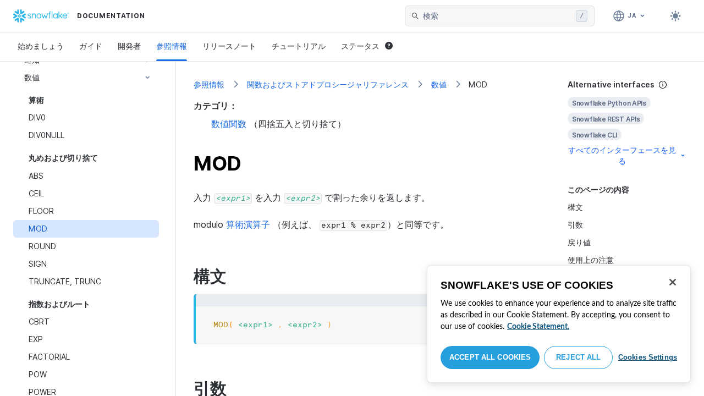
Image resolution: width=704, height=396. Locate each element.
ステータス (360, 46)
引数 (575, 224)
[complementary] (627, 123)
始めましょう (41, 46)
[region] (559, 324)
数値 (439, 84)
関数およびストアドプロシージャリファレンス (328, 84)
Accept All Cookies (490, 357)
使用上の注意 (591, 260)
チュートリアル (299, 46)
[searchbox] (497, 16)
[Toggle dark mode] (675, 16)
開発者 (129, 46)
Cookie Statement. (538, 327)
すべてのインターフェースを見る (622, 155)
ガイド (90, 46)
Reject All (578, 357)
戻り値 (579, 242)
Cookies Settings (647, 357)
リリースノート (229, 46)
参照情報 (171, 46)
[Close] (673, 282)
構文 (575, 207)
